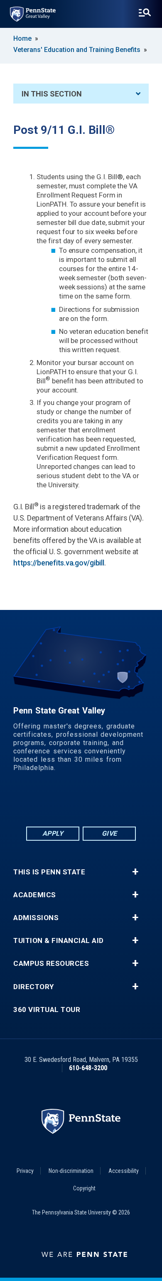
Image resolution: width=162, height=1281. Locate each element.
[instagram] (113, 802)
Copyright (84, 1188)
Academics (34, 895)
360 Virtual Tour (46, 1010)
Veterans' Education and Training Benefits (76, 50)
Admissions (36, 918)
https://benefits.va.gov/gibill (58, 562)
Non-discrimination (71, 1170)
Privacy (25, 1170)
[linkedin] (70, 802)
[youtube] (92, 802)
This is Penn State (49, 872)
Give (109, 833)
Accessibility (123, 1170)
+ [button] (135, 872)
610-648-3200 (88, 1068)
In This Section (52, 93)
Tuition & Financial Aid (58, 941)
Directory (33, 987)
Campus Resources (51, 964)
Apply (53, 833)
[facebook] (48, 802)
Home (22, 38)
